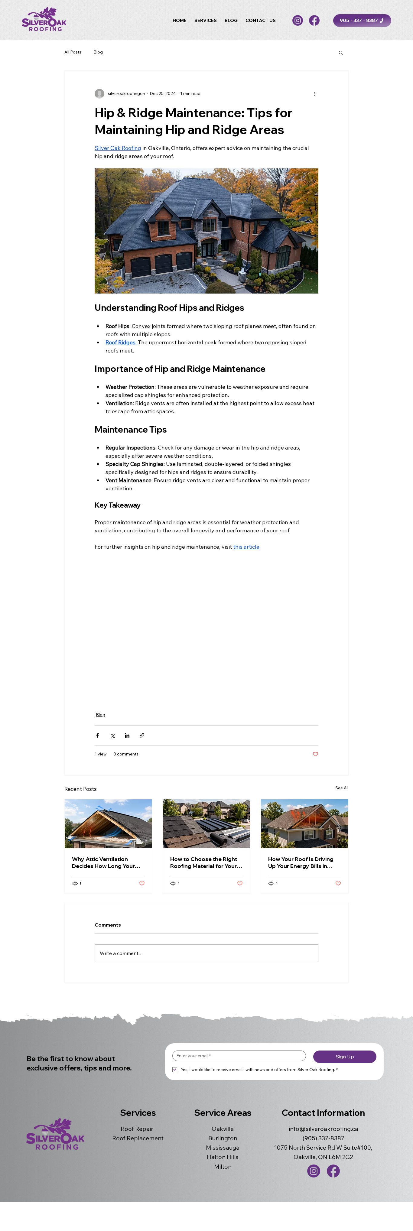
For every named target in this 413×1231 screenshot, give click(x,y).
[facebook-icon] (314, 20)
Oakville (223, 1128)
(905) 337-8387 (323, 1138)
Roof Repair (137, 1128)
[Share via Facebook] (97, 735)
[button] (205, 20)
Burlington (222, 1138)
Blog (98, 52)
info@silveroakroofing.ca (323, 1128)
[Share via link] (142, 735)
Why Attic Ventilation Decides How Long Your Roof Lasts (103, 862)
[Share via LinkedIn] (127, 735)
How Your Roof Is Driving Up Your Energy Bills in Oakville (300, 862)
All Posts (72, 52)
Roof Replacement (138, 1138)
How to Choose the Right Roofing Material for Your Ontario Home (203, 862)
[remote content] (206, 627)
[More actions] (314, 93)
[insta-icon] (297, 20)
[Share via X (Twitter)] (112, 735)
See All (342, 788)
